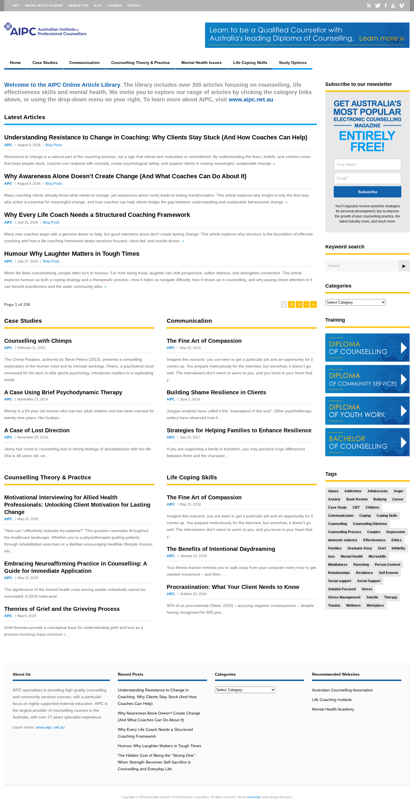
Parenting (361, 565)
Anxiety (334, 499)
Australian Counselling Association (342, 690)
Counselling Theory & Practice (140, 62)
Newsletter (78, 5)
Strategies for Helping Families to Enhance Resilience (239, 430)
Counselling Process (344, 532)
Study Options (293, 62)
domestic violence (342, 540)
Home (15, 62)
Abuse (333, 491)
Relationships (339, 573)
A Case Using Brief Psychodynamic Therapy (63, 392)
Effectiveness (374, 540)
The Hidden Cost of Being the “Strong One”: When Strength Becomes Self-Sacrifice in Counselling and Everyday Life (157, 762)
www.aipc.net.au (50, 727)
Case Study (337, 507)
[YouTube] (393, 6)
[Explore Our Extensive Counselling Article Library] (45, 32)
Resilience (364, 573)
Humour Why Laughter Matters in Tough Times (71, 253)
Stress (367, 589)
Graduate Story (360, 548)
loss (331, 556)
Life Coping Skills (250, 62)
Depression (395, 532)
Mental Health (352, 556)
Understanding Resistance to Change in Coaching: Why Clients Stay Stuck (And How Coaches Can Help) (155, 137)
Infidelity (398, 548)
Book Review (357, 499)
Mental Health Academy (44, 5)
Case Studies (45, 62)
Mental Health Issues (201, 62)
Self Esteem (388, 573)
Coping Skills (387, 516)
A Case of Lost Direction (37, 430)
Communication (84, 62)
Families (335, 548)
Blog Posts (54, 145)
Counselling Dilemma (370, 524)
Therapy (390, 597)
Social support (339, 581)
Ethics (396, 540)
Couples (373, 532)
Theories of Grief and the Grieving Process (62, 609)
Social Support (368, 581)
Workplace (375, 605)
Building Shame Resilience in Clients (216, 392)
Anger (399, 491)
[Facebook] (386, 5)
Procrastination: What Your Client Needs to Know (233, 587)
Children (372, 507)
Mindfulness (338, 565)
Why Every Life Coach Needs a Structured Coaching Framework (97, 214)
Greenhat (253, 797)
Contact (134, 5)
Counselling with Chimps (38, 341)
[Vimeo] (401, 6)
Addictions (353, 491)
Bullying (379, 499)
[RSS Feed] (369, 5)
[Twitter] (377, 5)
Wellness (353, 605)
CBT (356, 507)
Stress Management (344, 597)
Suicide (372, 597)
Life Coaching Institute (332, 699)
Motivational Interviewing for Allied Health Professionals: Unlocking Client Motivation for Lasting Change (77, 504)
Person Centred (387, 565)
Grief (382, 548)
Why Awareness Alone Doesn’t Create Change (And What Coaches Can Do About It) (125, 176)
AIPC (16, 5)
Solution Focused (342, 589)
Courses (115, 5)
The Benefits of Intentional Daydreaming (221, 549)
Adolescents (378, 491)
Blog (98, 5)
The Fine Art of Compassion (204, 341)
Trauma (334, 605)
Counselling (337, 524)
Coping (365, 516)
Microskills (377, 556)
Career (398, 499)
